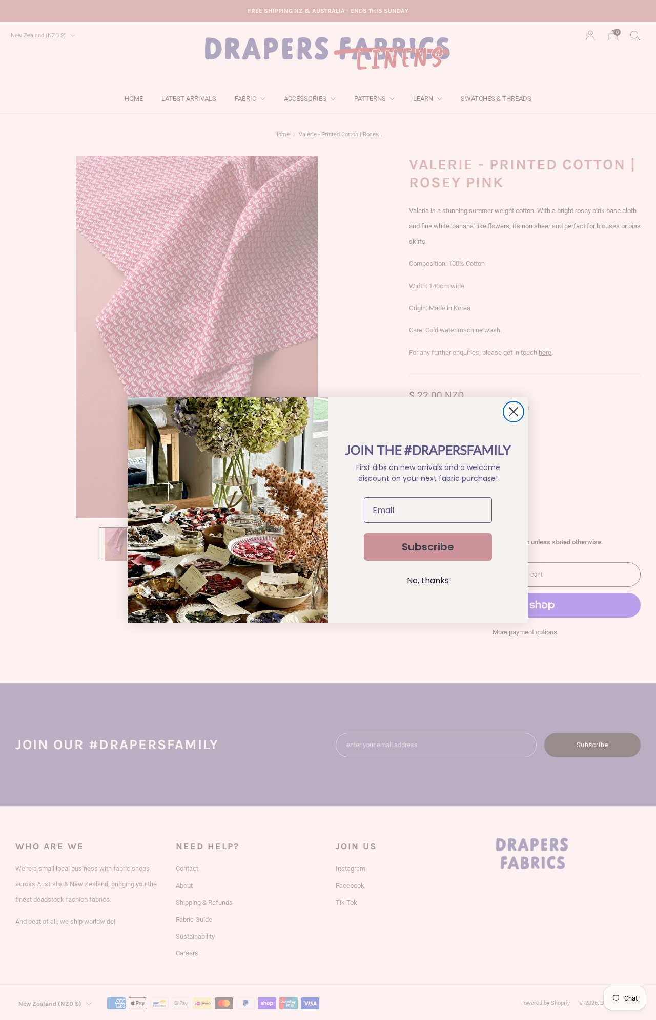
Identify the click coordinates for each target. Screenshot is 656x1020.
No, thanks (428, 580)
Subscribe (428, 547)
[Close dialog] (513, 411)
